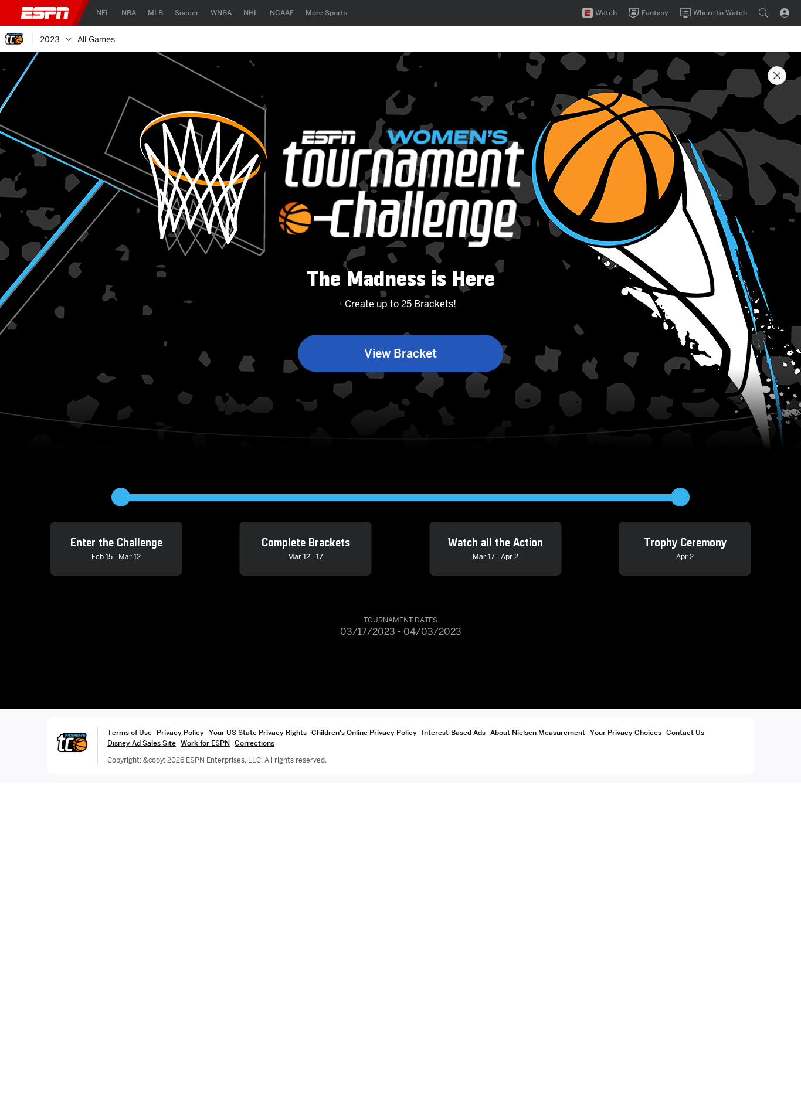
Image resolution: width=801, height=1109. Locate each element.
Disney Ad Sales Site (141, 743)
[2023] (69, 39)
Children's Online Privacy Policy (364, 732)
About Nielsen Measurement (537, 732)
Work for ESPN (205, 743)
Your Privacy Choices (625, 732)
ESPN (45, 13)
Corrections (254, 743)
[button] (763, 13)
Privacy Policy (180, 732)
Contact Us (685, 732)
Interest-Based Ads (454, 732)
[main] (400, 580)
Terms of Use (129, 732)
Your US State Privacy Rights (258, 732)
